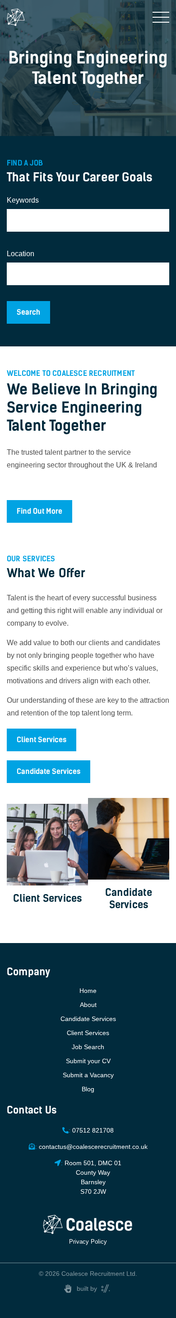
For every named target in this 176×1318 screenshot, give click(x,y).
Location (20, 254)
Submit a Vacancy (88, 1075)
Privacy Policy (88, 1242)
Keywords (23, 200)
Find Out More (39, 511)
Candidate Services (48, 771)
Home (88, 990)
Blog (88, 1089)
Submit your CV (88, 1061)
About (88, 1004)
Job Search (88, 1047)
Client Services (41, 739)
